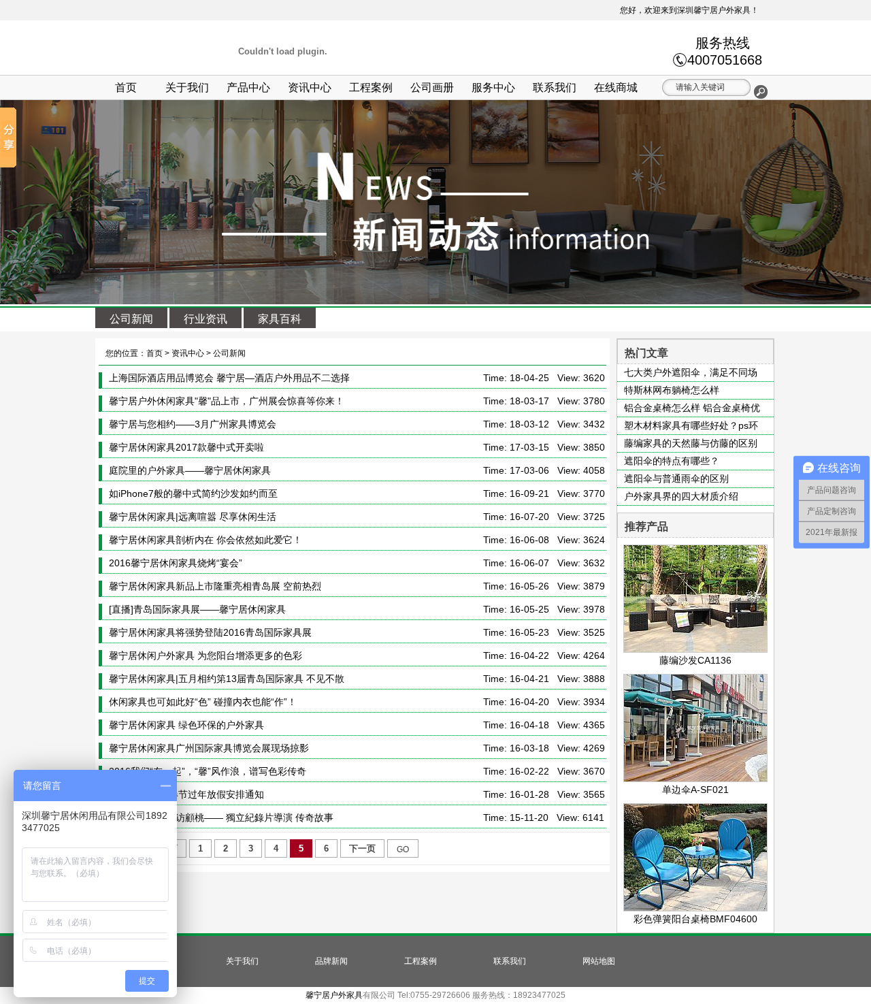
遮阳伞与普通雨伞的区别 (676, 478)
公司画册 (432, 87)
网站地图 (598, 961)
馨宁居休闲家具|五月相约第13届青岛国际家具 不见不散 (226, 678)
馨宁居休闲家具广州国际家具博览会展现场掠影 (209, 748)
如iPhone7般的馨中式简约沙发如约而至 (193, 493)
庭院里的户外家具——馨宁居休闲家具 (190, 470)
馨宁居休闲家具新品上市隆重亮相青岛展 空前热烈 (215, 586)
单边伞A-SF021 (695, 789)
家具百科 (279, 319)
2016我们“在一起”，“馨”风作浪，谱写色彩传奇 (207, 771)
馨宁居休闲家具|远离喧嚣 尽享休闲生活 (192, 516)
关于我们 (187, 87)
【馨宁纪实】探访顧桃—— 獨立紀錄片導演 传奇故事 (221, 817)
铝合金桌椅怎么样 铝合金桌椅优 (692, 407)
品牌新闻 (331, 961)
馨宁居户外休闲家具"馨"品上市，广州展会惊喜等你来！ (226, 400)
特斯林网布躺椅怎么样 (671, 390)
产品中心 (248, 87)
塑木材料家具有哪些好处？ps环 (691, 425)
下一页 (362, 848)
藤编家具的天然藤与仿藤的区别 (690, 443)
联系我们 (554, 87)
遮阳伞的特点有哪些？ (671, 460)
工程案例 (371, 87)
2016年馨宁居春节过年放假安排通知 (186, 794)
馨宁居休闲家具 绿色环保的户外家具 (186, 724)
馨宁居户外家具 (334, 995)
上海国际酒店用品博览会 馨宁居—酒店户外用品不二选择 (229, 377)
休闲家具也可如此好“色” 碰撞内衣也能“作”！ (203, 701)
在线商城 (616, 87)
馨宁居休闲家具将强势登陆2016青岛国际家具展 (210, 632)
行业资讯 (205, 319)
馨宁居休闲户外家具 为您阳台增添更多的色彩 (205, 655)
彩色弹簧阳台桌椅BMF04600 (695, 918)
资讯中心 (309, 87)
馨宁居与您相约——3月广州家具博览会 (192, 424)
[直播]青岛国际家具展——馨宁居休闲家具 (197, 609)
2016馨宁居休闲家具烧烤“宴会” (175, 562)
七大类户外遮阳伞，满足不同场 (690, 372)
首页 (126, 87)
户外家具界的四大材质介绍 (681, 496)
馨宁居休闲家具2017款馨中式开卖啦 (186, 447)
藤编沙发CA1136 (695, 660)
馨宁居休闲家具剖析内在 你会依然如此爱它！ (205, 539)
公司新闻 (131, 319)
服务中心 (493, 87)
